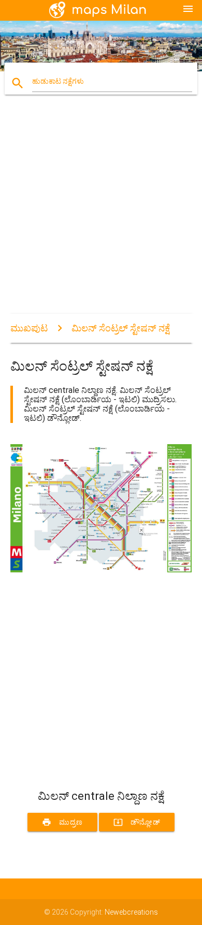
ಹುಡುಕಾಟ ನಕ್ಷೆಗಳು (58, 81)
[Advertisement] (101, 213)
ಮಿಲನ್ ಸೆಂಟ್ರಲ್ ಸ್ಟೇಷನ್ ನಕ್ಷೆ (120, 328)
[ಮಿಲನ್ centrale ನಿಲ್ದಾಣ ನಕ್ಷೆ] (101, 570)
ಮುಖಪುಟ (29, 328)
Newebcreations (131, 912)
